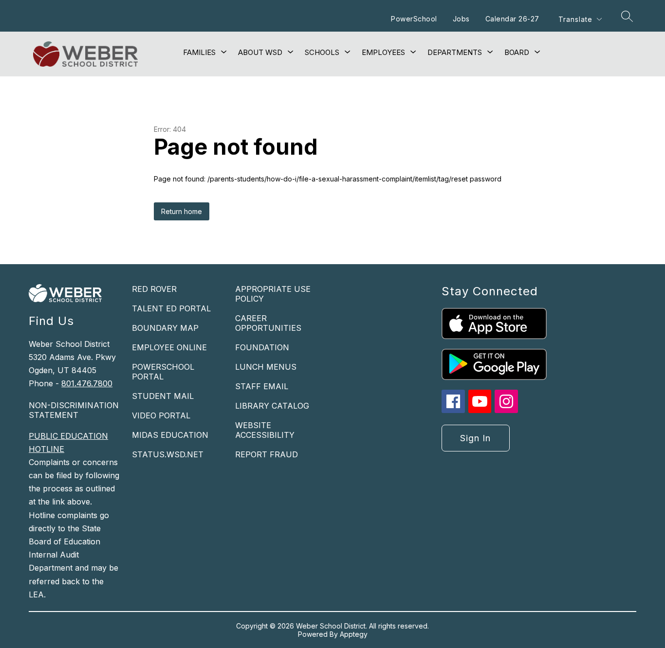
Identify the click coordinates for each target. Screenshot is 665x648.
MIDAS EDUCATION (170, 435)
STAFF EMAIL (261, 386)
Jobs (461, 19)
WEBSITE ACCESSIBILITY (265, 430)
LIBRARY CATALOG (272, 406)
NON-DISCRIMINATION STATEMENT (74, 410)
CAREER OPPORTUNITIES (268, 323)
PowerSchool (414, 19)
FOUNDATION (262, 347)
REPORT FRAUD (266, 454)
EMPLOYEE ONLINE (169, 347)
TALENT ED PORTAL (171, 308)
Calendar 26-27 (512, 19)
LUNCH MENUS (265, 367)
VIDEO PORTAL (161, 415)
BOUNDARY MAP (165, 328)
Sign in (475, 438)
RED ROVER (154, 289)
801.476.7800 (86, 383)
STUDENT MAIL (163, 396)
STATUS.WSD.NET (167, 454)
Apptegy (354, 634)
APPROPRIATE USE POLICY (273, 294)
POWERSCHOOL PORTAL (163, 371)
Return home (181, 211)
